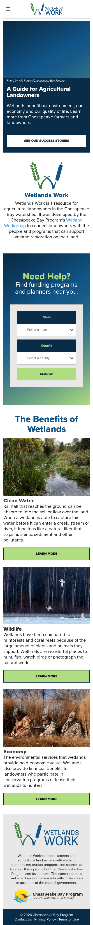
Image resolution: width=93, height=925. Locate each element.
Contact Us (23, 919)
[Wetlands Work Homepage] (46, 834)
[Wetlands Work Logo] (46, 9)
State (47, 317)
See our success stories (46, 141)
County (46, 346)
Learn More (46, 554)
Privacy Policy (45, 919)
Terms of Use (68, 919)
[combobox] (46, 330)
